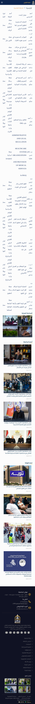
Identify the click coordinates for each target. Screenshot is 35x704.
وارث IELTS (28, 662)
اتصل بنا (29, 696)
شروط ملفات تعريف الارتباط (12, 698)
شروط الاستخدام (26, 698)
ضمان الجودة (27, 665)
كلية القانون (27, 2)
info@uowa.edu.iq (22, 609)
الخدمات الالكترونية (26, 659)
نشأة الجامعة (27, 638)
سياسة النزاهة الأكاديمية (23, 700)
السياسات (28, 644)
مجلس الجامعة (27, 641)
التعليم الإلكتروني (26, 656)
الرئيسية (29, 8)
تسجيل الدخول (22, 696)
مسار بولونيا (28, 650)
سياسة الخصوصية (11, 696)
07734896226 (24, 602)
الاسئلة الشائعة (27, 668)
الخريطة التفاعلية (26, 653)
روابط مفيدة (28, 670)
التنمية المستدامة (26, 647)
